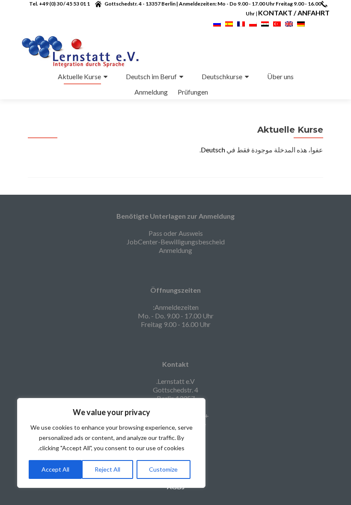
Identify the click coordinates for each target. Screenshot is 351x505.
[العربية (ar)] (265, 23)
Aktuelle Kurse (79, 76)
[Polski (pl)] (253, 23)
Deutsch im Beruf (151, 76)
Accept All (55, 469)
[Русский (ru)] (217, 23)
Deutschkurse (222, 76)
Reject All (107, 469)
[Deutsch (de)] (301, 23)
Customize (163, 469)
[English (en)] (289, 23)
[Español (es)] (229, 23)
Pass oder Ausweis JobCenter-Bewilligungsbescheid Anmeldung (176, 241)
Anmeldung (151, 92)
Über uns (280, 76)
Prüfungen (193, 92)
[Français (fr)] (241, 23)
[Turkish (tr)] (277, 23)
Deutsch (213, 150)
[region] (111, 443)
